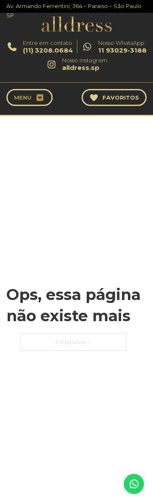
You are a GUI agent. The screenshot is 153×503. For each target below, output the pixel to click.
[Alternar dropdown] (40, 97)
